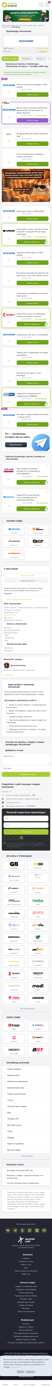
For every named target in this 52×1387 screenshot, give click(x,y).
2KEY (38, 1054)
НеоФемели (38, 965)
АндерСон (14, 990)
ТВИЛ (14, 1002)
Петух (38, 877)
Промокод (27, 59)
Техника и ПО (13, 1119)
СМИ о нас (26, 1274)
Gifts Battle (14, 868)
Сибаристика (38, 978)
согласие (36, 845)
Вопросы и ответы (26, 1327)
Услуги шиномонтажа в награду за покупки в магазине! (30, 155)
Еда (9, 1113)
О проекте (26, 1258)
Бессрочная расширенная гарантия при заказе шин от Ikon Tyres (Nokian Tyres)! (32, 274)
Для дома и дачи (14, 1125)
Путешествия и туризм (16, 1106)
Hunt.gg (38, 1041)
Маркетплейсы (13, 1075)
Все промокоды (41, 115)
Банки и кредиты (14, 1069)
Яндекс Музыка (14, 965)
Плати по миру (14, 880)
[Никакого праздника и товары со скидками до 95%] (26, 16)
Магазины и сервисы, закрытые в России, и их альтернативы (25, 1176)
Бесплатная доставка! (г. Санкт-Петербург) (29, 374)
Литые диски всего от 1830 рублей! (30, 211)
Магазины (14, 25)
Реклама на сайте (26, 1261)
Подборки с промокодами (26, 1289)
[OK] (16, 838)
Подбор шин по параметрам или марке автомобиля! (32, 354)
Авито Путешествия (14, 905)
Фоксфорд (14, 917)
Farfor (38, 917)
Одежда (10, 1137)
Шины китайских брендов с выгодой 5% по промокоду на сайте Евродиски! (28, 471)
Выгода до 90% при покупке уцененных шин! (32, 135)
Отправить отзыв (27, 774)
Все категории (27, 1156)
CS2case (14, 929)
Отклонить (30, 1372)
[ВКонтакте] (11, 838)
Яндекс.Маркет (38, 533)
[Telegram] (6, 838)
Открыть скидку (32, 120)
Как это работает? (26, 1330)
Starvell (38, 1029)
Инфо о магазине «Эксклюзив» (19, 599)
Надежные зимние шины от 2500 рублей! (30, 254)
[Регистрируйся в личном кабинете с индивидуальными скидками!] (26, 185)
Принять (20, 1372)
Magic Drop (38, 868)
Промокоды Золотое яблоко (26, 1296)
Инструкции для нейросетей (26, 1376)
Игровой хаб (45, 1385)
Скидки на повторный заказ (26, 1286)
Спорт (9, 1131)
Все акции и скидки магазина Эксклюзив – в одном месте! (32, 415)
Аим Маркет (14, 953)
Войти (16, 1385)
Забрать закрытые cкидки (26, 1339)
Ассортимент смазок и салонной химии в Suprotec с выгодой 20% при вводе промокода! (32, 231)
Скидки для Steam (26, 1305)
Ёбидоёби (14, 978)
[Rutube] (44, 1230)
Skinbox (38, 929)
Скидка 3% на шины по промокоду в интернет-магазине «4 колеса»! (31, 315)
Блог (26, 1268)
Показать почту (10, 615)
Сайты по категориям (26, 1311)
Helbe (38, 905)
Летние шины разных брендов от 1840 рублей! (32, 86)
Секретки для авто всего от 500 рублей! (32, 335)
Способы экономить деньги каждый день (23, 1183)
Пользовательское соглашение (26, 1333)
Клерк (14, 1029)
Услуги (10, 1100)
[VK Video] (37, 1230)
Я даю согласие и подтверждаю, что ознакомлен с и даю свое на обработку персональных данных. (27, 844)
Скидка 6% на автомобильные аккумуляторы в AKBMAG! (29, 395)
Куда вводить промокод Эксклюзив (21, 685)
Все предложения (27, 1009)
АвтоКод (14, 533)
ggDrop (38, 892)
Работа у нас (26, 1265)
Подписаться (27, 832)
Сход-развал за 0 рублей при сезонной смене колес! (32, 294)
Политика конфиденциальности (26, 1336)
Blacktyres (38, 545)
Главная (5, 1385)
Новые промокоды (26, 1293)
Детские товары (14, 1150)
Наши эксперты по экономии (26, 1271)
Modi (38, 990)
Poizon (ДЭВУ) (38, 941)
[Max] (21, 838)
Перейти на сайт (27, 575)
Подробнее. (15, 1367)
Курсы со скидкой (29, 1385)
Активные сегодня (10, 59)
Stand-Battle (14, 1054)
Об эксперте (9, 675)
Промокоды (6, 25)
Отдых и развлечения (16, 1094)
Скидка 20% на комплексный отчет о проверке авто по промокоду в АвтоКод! (28, 497)
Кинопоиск (14, 941)
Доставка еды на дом (26, 1302)
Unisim (38, 1002)
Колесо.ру (14, 545)
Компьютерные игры (15, 1088)
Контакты (26, 1324)
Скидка (41, 59)
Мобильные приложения (17, 1081)
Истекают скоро (26, 1299)
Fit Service (14, 557)
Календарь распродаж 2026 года (20, 1170)
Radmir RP (14, 892)
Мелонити (14, 1041)
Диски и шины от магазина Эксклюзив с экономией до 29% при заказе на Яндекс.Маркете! (32, 110)
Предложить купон (27, 581)
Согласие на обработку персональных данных (26, 1343)
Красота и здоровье (15, 1144)
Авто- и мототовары (26, 25)
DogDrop (38, 953)
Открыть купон (32, 94)
